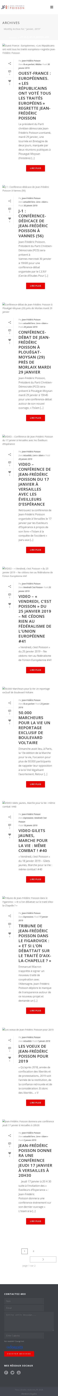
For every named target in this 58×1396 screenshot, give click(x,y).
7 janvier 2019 (44, 1041)
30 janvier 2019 (30, 205)
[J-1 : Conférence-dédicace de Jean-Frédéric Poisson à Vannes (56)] (29, 188)
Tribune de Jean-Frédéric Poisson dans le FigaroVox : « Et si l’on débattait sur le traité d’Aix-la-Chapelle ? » (35, 943)
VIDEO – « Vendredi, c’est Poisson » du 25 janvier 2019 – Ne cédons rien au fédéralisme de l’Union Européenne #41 (35, 619)
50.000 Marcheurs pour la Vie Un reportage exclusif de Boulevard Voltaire (34, 727)
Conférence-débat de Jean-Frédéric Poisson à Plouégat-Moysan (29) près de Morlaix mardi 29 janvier (35, 352)
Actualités (27, 455)
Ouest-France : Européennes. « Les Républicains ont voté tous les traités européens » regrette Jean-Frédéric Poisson (35, 96)
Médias (38, 64)
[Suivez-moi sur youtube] (19, 1373)
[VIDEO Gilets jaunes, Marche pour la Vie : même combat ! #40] (29, 804)
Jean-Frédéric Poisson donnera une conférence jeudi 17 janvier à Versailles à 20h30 (35, 1160)
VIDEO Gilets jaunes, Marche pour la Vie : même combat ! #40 (33, 840)
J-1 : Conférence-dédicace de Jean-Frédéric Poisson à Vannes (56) (33, 223)
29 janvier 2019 (30, 327)
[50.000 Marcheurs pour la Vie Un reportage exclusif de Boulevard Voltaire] (29, 690)
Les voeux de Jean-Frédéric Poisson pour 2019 (33, 1054)
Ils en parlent (28, 64)
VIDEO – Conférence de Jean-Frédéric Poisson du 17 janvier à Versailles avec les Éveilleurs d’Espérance (35, 484)
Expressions (28, 818)
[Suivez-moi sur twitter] (12, 1373)
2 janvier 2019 (30, 1140)
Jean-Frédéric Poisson (31, 60)
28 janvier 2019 (25, 459)
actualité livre (29, 202)
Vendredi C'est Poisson (33, 587)
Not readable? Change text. (14, 1341)
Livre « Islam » (42, 202)
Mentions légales (29, 1394)
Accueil (13, 37)
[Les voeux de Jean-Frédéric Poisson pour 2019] (29, 1029)
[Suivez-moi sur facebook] (6, 1373)
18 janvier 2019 (30, 825)
